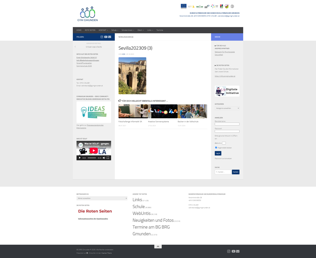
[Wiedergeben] (80, 158)
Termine (160, 30)
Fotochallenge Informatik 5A (130, 121)
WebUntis (141, 213)
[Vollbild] (108, 158)
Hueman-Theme (107, 253)
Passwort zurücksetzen (223, 158)
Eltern (140, 30)
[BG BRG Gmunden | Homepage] (88, 13)
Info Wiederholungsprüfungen (88, 60)
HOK (123, 54)
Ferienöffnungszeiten (84, 63)
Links (149, 30)
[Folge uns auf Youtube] (105, 36)
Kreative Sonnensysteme (158, 121)
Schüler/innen (127, 30)
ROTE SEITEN (90, 30)
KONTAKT (102, 30)
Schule (114, 30)
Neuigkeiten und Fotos (153, 220)
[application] (94, 150)
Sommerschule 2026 (84, 66)
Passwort (218, 129)
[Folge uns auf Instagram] (101, 36)
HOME (78, 30)
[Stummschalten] (104, 158)
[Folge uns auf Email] (109, 36)
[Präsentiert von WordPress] (87, 253)
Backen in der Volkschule (188, 121)
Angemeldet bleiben (224, 148)
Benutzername (220, 121)
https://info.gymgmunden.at (225, 76)
